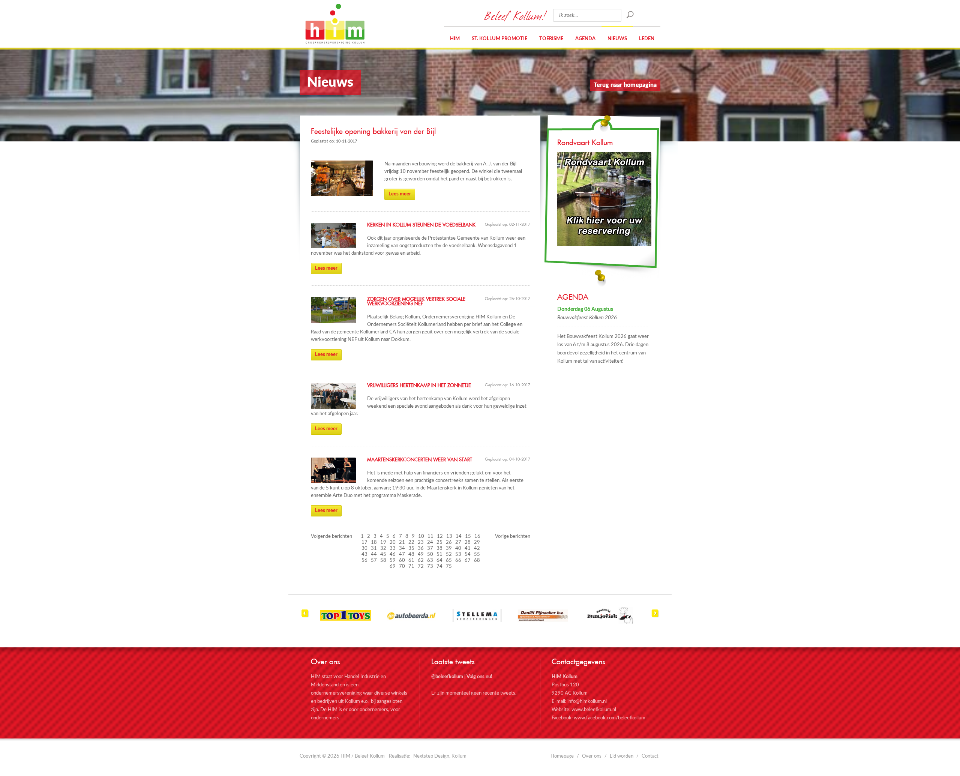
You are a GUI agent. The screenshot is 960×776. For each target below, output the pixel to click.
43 (365, 554)
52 (449, 554)
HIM (334, 24)
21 (402, 542)
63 (430, 560)
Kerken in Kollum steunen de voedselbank (421, 225)
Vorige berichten (512, 536)
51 (439, 554)
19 (383, 542)
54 (468, 554)
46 (393, 554)
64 (439, 560)
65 (449, 560)
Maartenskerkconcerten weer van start (419, 460)
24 (430, 542)
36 (421, 548)
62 (421, 560)
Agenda (585, 38)
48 (411, 554)
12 (440, 536)
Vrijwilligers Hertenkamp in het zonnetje (419, 385)
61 (411, 560)
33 (393, 548)
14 (459, 536)
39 (449, 548)
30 (365, 548)
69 (393, 566)
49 (421, 554)
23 (421, 542)
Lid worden (621, 756)
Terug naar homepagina (625, 85)
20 (393, 542)
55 (477, 554)
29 (477, 542)
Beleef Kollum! (515, 15)
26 (449, 542)
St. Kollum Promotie (499, 38)
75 (449, 566)
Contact (650, 756)
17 (365, 542)
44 (374, 554)
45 (383, 554)
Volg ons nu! (479, 676)
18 (374, 542)
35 (411, 548)
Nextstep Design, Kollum (439, 756)
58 (383, 560)
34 (402, 548)
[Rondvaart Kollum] (608, 199)
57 (374, 560)
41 (468, 548)
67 (468, 560)
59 (393, 560)
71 (411, 566)
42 (477, 548)
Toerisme (551, 38)
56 (365, 560)
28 (468, 542)
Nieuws (617, 38)
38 (439, 548)
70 (402, 566)
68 (477, 560)
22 (411, 542)
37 (430, 548)
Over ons (592, 756)
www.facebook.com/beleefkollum (609, 718)
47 (402, 554)
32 (383, 548)
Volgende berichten (331, 536)
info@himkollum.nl (587, 701)
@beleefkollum (447, 676)
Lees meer (399, 194)
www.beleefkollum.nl (594, 709)
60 (402, 560)
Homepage (562, 756)
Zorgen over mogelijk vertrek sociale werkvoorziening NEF (416, 301)
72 (421, 566)
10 (421, 536)
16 (477, 536)
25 (439, 542)
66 (458, 560)
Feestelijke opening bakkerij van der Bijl (373, 131)
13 (449, 536)
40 (458, 548)
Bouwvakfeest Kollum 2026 (586, 317)
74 (439, 566)
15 (468, 536)
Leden (646, 38)
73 (430, 566)
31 (374, 548)
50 (430, 554)
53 (458, 554)
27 (458, 542)
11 (431, 536)
